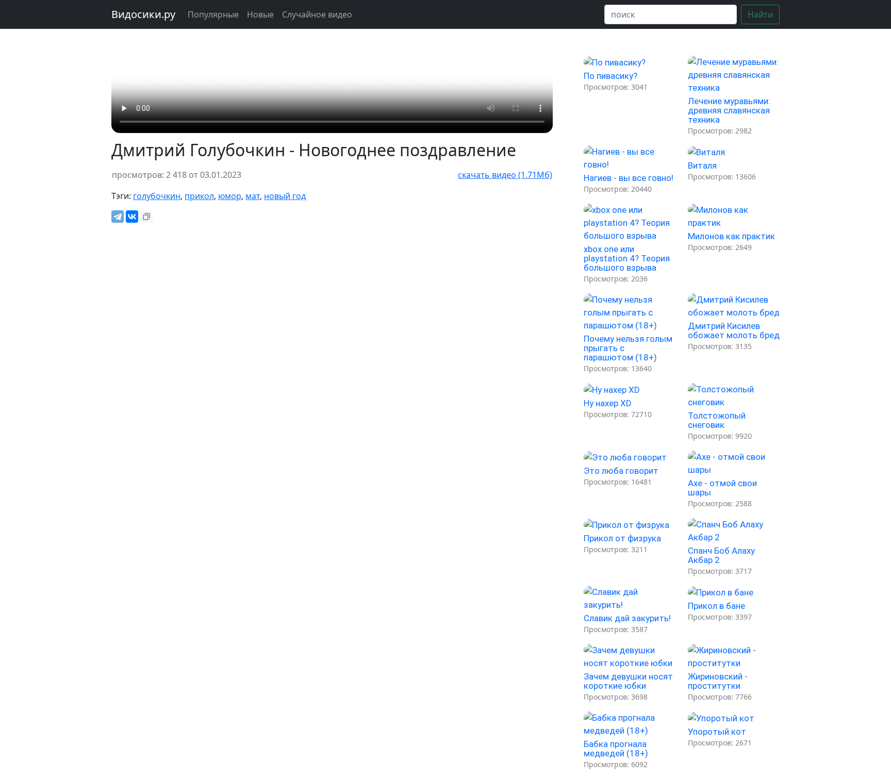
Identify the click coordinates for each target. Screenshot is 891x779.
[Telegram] (117, 216)
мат (252, 196)
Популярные (213, 14)
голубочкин (156, 196)
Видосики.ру (143, 14)
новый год (285, 196)
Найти (760, 14)
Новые (260, 14)
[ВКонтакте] (132, 216)
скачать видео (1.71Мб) (505, 174)
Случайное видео (317, 14)
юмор (229, 196)
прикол (199, 196)
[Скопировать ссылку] (146, 216)
